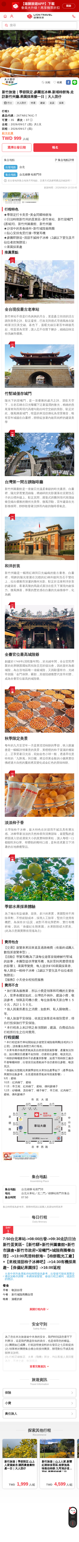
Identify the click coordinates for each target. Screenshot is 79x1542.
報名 (55, 147)
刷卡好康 (7, 133)
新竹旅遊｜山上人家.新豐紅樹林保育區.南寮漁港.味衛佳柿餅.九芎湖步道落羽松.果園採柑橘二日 (57, 1466)
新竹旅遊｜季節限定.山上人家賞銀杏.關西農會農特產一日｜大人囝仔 (19, 1465)
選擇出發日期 (16, 147)
